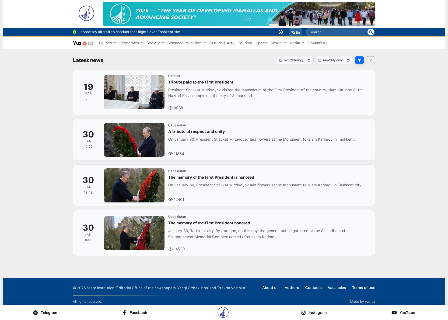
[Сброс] (370, 60)
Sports (262, 43)
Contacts (313, 287)
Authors (292, 287)
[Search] (371, 32)
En (298, 32)
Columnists (317, 43)
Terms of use (363, 287)
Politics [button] (106, 43)
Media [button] (295, 43)
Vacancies (337, 287)
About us (270, 287)
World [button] (277, 43)
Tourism (245, 43)
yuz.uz (370, 301)
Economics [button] (129, 43)
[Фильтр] (359, 60)
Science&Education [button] (185, 43)
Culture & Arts (221, 43)
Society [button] (154, 43)
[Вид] (280, 32)
